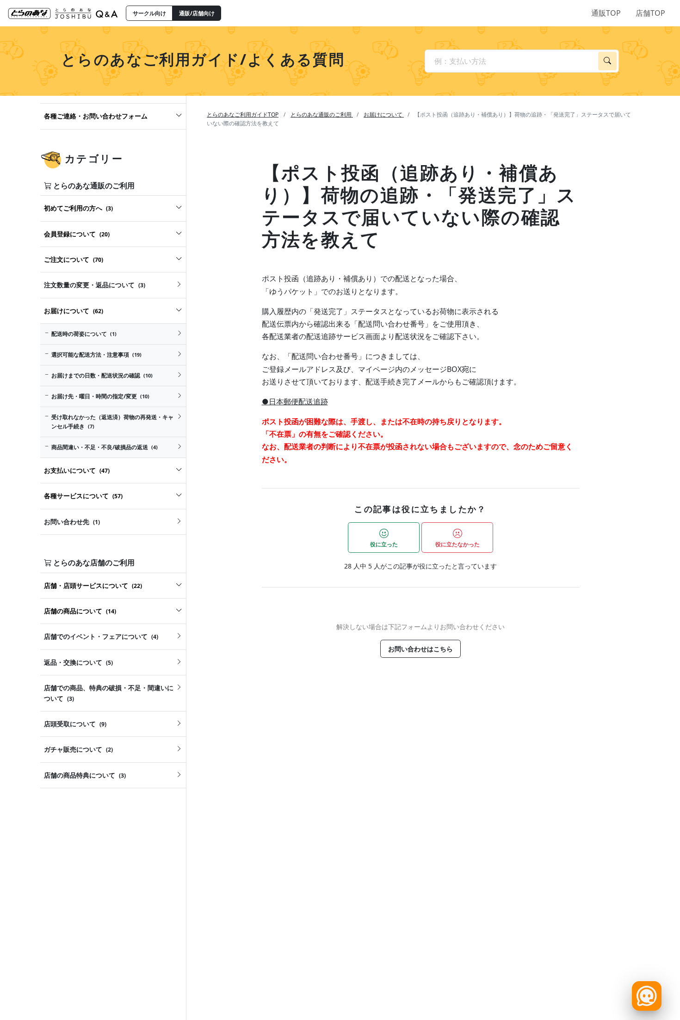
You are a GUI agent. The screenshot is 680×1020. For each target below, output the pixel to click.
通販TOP (606, 13)
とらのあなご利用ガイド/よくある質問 (203, 59)
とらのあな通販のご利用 (322, 114)
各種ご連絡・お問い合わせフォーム (96, 115)
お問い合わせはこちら (420, 648)
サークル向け (149, 13)
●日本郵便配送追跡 (295, 401)
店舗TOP (650, 13)
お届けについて (384, 114)
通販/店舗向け (197, 13)
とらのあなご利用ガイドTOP (242, 114)
